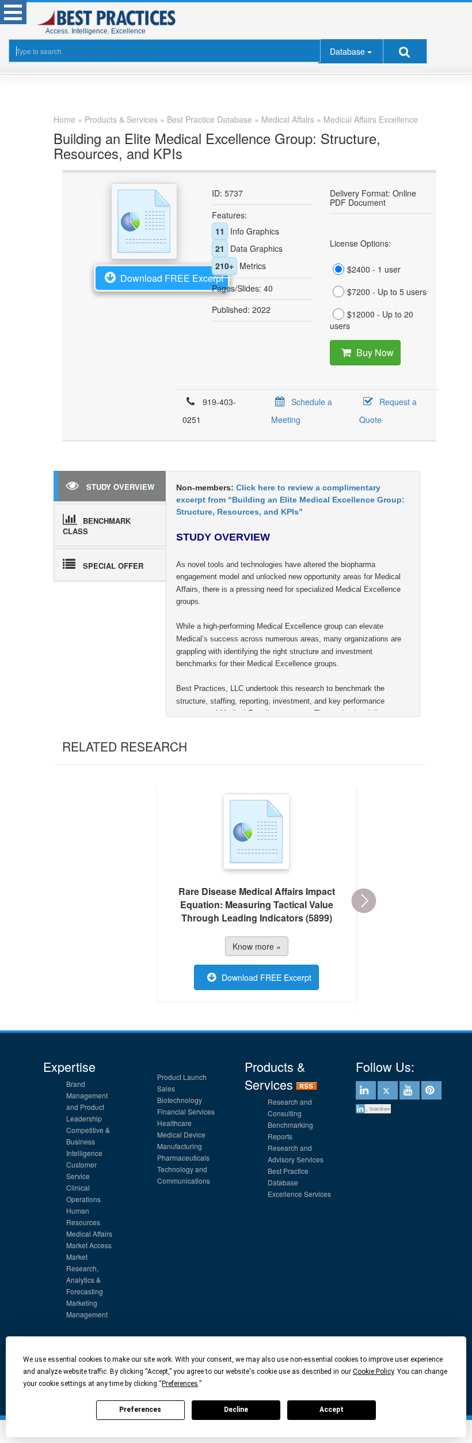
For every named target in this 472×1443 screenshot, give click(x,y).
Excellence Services (299, 1194)
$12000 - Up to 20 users (371, 319)
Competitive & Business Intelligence (88, 1141)
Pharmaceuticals (183, 1157)
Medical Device (181, 1134)
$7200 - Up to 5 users (387, 291)
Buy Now (375, 352)
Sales (166, 1088)
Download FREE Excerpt (171, 278)
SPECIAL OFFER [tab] (113, 565)
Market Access (89, 1245)
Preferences (140, 1410)
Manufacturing (179, 1146)
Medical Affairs (89, 1233)
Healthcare (174, 1123)
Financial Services (186, 1111)
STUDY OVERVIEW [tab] (120, 486)
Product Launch (182, 1077)
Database (347, 51)
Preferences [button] (180, 1384)
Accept (331, 1410)
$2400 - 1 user (374, 269)
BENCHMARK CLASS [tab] (97, 526)
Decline (236, 1410)
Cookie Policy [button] (373, 1372)
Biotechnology (179, 1100)
